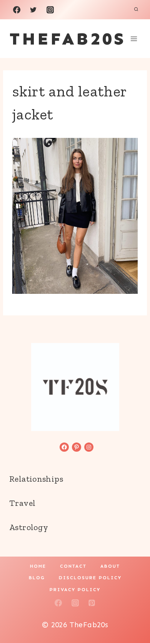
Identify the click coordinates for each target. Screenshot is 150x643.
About (110, 566)
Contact (73, 566)
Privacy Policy (75, 589)
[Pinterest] (92, 603)
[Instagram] (50, 9)
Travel (22, 503)
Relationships (36, 479)
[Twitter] (33, 9)
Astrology (28, 527)
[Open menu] (134, 39)
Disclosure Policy (90, 577)
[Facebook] (16, 9)
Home (38, 566)
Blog (37, 577)
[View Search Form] (136, 9)
